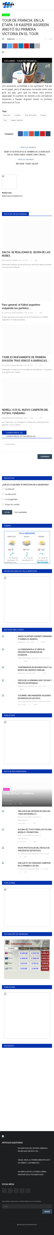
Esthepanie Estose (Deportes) (12, 418)
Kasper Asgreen (17, 120)
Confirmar (44, 456)
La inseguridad (11, 499)
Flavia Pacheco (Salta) (10, 260)
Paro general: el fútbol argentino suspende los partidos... (21, 306)
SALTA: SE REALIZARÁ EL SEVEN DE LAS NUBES (26, 254)
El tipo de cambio (12, 504)
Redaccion (11, 39)
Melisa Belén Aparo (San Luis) (28, 658)
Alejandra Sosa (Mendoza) (27, 686)
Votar (7, 512)
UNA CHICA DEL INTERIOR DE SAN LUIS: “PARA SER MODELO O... (34, 812)
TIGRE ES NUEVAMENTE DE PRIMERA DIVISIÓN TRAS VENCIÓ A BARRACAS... (25, 359)
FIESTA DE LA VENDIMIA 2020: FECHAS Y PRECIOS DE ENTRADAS (35, 681)
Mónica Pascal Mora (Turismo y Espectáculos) (29, 818)
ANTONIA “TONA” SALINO (27, 164)
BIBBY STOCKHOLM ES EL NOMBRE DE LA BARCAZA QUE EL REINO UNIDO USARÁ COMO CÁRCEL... (27, 153)
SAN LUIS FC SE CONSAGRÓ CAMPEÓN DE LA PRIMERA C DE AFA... (34, 864)
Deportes (6, 115)
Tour (5, 120)
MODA (6, 789)
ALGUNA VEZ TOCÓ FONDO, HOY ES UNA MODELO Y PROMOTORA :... (35, 830)
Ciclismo (6, 15)
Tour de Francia (30, 115)
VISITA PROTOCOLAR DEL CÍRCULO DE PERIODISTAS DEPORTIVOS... (34, 849)
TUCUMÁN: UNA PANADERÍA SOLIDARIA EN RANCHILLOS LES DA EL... (34, 697)
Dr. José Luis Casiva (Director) (12, 313)
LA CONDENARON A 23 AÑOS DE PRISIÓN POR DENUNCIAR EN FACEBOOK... (31, 652)
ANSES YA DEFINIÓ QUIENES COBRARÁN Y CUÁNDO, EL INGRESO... (35, 637)
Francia (43, 115)
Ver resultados (21, 512)
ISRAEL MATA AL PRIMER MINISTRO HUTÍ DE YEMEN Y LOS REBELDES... (34, 1161)
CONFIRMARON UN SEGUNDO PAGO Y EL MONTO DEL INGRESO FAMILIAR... (35, 668)
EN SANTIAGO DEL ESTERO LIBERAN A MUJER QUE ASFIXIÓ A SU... (33, 1149)
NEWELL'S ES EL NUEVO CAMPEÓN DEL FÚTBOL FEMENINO (25, 411)
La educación (10, 494)
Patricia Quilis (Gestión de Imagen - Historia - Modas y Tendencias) (22, 798)
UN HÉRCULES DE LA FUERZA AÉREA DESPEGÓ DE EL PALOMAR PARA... (32, 1173)
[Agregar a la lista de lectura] (37, 45)
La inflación (10, 489)
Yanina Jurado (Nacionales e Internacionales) (34, 701)
